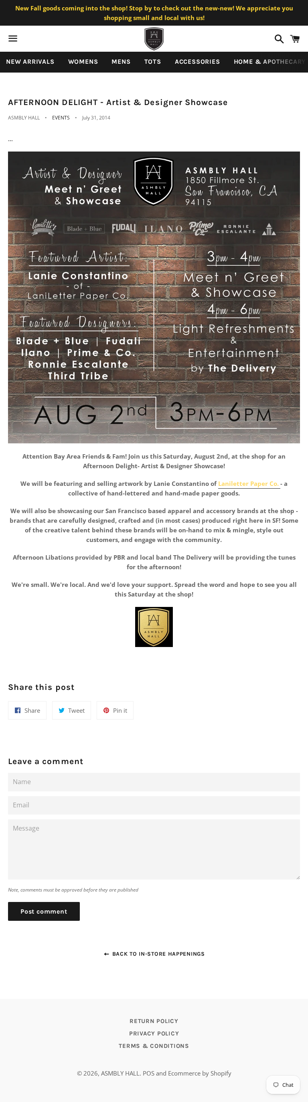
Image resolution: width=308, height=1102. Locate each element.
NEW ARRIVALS (30, 61)
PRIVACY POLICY (154, 1033)
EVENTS (61, 117)
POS (148, 1073)
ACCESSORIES (197, 61)
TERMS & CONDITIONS (154, 1045)
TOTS (152, 61)
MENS (120, 61)
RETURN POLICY (154, 1021)
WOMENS (83, 61)
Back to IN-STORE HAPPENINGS (157, 953)
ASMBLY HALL (120, 1073)
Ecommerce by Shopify (199, 1073)
